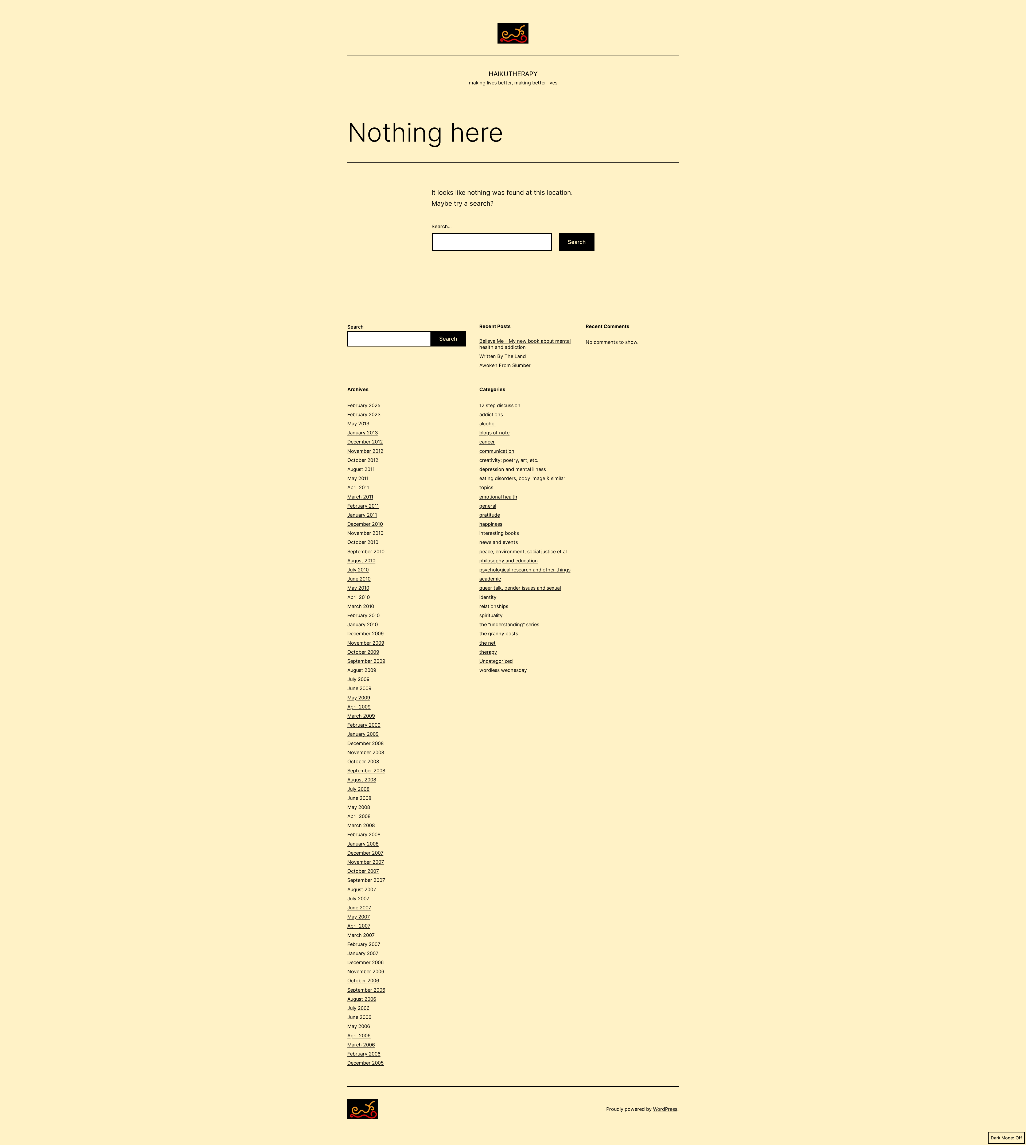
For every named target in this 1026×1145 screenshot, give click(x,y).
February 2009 (363, 725)
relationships (493, 606)
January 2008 (363, 844)
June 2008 (359, 798)
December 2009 (365, 633)
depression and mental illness (512, 469)
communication (496, 451)
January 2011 (362, 515)
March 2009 (361, 716)
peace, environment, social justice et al (523, 551)
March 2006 (361, 1044)
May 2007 (358, 917)
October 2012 (362, 460)
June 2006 (359, 1017)
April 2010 (358, 597)
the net (487, 643)
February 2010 (363, 615)
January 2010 (362, 624)
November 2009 (365, 643)
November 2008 (365, 752)
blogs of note (494, 432)
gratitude (489, 515)
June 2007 (359, 907)
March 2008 (361, 825)
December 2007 (365, 853)
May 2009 (358, 697)
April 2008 (359, 816)
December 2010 (365, 524)
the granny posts (498, 633)
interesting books (499, 533)
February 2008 (363, 834)
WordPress (665, 1109)
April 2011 (358, 487)
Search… (442, 226)
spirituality (491, 615)
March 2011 (360, 497)
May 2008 (358, 807)
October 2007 (363, 871)
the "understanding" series (509, 624)
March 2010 (360, 606)
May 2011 (357, 478)
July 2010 (358, 569)
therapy (488, 652)
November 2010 (365, 533)
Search (355, 327)
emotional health (498, 497)
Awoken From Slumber (505, 365)
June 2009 (359, 688)
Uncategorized (496, 661)
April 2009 (359, 707)
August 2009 (361, 670)
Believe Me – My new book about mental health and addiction (525, 344)
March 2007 (361, 935)
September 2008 (366, 770)
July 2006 (358, 1008)
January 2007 (362, 953)
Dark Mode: (1002, 1137)
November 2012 (365, 451)
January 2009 (363, 734)
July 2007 (358, 898)
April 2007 (358, 926)
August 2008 (361, 779)
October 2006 (363, 980)
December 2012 (365, 442)
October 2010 (362, 542)
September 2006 (366, 990)
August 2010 (361, 560)
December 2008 (365, 743)
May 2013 (358, 423)
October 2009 (363, 652)
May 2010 (358, 588)
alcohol (487, 423)
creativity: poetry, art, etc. (508, 460)
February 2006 (363, 1054)
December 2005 (365, 1063)
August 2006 (361, 999)
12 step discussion (499, 405)
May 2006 (358, 1026)
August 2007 (361, 889)
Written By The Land (502, 356)
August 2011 (361, 469)
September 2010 (365, 551)
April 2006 (359, 1035)
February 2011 (363, 506)
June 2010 (359, 579)
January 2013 (362, 432)
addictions (491, 414)
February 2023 (363, 414)
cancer (487, 442)
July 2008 (358, 789)
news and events (498, 542)
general (487, 506)
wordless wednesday (503, 670)
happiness (490, 524)
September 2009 (366, 661)
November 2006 (365, 971)
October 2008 (363, 761)
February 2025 (363, 405)
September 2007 (366, 880)
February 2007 (363, 944)
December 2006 (365, 962)
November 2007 (365, 862)
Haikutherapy (513, 74)
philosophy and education (508, 560)
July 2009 (358, 679)
